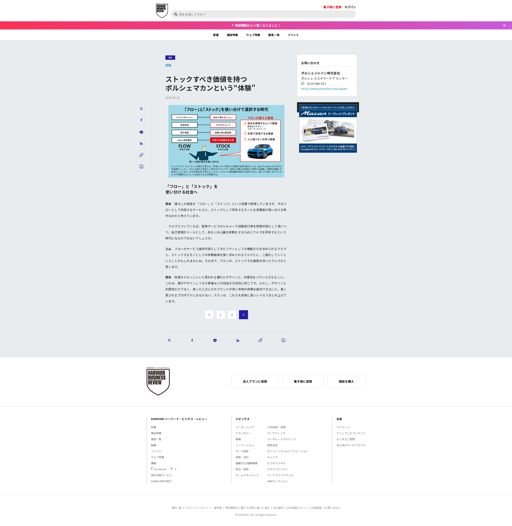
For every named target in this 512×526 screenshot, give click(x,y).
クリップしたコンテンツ (350, 433)
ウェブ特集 (253, 35)
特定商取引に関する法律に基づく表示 (247, 508)
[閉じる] (504, 25)
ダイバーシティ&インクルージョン (287, 451)
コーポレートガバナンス (281, 439)
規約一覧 (176, 508)
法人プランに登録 (255, 381)
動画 (153, 445)
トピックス (243, 419)
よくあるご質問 (345, 439)
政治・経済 (242, 469)
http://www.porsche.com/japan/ (324, 88)
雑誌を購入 (346, 381)
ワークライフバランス (280, 475)
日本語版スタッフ (297, 508)
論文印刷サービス (161, 475)
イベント (293, 35)
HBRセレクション (277, 481)
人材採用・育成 (276, 427)
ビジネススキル (276, 463)
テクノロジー (243, 433)
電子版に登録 (332, 7)
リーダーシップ (245, 427)
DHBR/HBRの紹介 (161, 481)
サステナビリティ (277, 469)
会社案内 (278, 508)
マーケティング (276, 433)
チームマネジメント (247, 475)
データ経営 (242, 451)
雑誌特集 (232, 35)
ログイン (350, 7)
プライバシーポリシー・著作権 (203, 508)
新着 (216, 35)
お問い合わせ (333, 508)
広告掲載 (316, 508)
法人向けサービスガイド (350, 445)
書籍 (153, 463)
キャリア (272, 457)
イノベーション (245, 445)
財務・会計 (242, 457)
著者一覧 (274, 35)
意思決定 (272, 445)
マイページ (343, 427)
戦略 (168, 65)
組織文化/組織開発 (247, 463)
